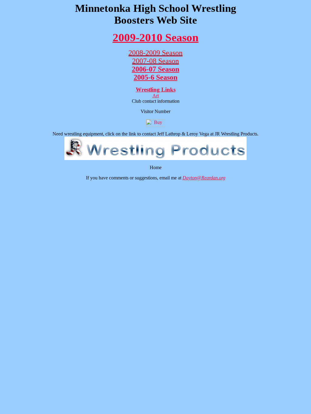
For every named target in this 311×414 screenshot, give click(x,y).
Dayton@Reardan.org (204, 177)
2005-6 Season (155, 77)
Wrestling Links (156, 89)
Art (155, 95)
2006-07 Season (155, 69)
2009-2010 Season (156, 37)
